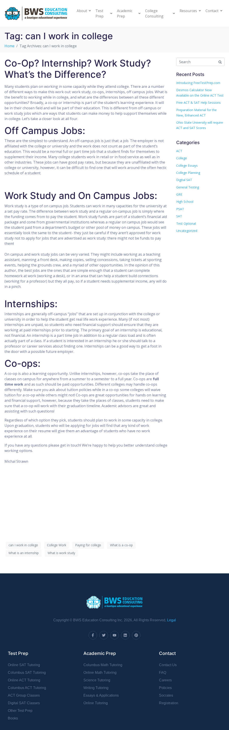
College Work (56, 545)
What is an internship (23, 553)
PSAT (180, 209)
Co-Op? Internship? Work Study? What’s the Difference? (77, 68)
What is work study (61, 553)
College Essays (187, 165)
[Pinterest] (136, 635)
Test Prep (99, 13)
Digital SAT (184, 180)
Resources (188, 10)
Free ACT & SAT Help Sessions (198, 102)
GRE (179, 194)
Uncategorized (186, 231)
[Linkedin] (125, 635)
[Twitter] (103, 635)
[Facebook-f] (93, 635)
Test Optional (186, 223)
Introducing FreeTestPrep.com (198, 83)
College (181, 158)
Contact (212, 10)
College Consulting (154, 13)
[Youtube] (114, 635)
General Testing (187, 187)
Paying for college (88, 545)
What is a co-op (121, 545)
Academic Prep (124, 13)
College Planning (188, 173)
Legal (171, 620)
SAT (179, 216)
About (82, 10)
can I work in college (23, 545)
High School (184, 201)
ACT (179, 151)
